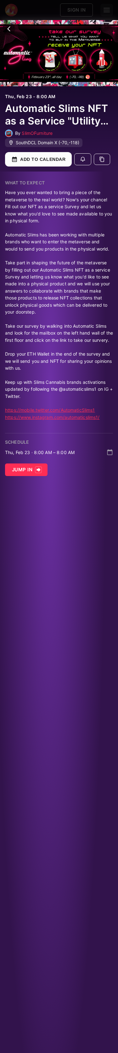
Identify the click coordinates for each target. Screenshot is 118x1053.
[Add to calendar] (110, 452)
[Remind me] (82, 159)
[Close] (9, 29)
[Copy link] (102, 159)
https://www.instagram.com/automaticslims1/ (52, 417)
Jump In (22, 470)
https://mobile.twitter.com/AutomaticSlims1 (50, 410)
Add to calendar (42, 159)
